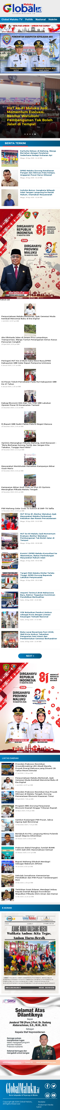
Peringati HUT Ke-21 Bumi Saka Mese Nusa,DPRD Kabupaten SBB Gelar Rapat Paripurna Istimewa (26, 362)
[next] (56, 106)
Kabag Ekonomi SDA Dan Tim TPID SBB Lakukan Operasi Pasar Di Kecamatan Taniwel (26, 404)
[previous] (3, 106)
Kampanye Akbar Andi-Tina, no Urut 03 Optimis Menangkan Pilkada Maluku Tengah (25, 488)
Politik (29, 19)
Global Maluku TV (11, 19)
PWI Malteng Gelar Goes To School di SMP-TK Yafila (27, 508)
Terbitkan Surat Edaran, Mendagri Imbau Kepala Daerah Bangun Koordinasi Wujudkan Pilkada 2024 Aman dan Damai (36, 892)
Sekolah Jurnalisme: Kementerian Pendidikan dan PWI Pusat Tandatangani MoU (36, 878)
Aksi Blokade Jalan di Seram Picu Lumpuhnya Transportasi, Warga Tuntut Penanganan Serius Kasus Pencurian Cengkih (29, 339)
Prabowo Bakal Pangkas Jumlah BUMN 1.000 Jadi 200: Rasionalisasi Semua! (35, 849)
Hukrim (53, 19)
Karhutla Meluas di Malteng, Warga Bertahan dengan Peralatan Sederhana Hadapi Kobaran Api (26, 116)
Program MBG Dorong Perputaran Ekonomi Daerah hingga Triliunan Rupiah (36, 807)
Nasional (41, 19)
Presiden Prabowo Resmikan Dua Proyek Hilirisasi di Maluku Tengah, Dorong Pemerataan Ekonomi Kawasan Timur (36, 794)
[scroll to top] (55, 1106)
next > (30, 656)
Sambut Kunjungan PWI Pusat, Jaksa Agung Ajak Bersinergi (34, 821)
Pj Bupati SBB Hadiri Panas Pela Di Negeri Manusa (26, 424)
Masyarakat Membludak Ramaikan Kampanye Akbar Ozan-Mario (28, 467)
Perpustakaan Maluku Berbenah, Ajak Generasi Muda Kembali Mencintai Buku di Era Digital (36, 780)
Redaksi (41, 1102)
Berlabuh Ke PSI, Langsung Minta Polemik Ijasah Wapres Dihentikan (36, 835)
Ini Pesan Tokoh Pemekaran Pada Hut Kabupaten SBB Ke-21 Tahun (29, 383)
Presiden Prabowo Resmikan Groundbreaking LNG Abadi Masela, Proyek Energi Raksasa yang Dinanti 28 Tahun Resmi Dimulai (35, 767)
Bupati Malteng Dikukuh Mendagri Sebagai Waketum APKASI (32, 863)
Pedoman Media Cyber (44, 1106)
